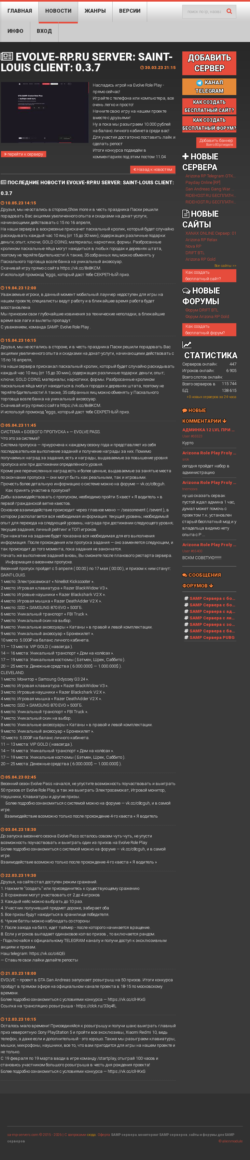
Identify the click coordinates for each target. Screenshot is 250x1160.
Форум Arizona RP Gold (207, 316)
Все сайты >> (225, 266)
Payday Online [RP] (203, 182)
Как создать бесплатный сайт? (203, 275)
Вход (44, 31)
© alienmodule (231, 1141)
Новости (58, 11)
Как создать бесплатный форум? (205, 329)
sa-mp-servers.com (22, 1135)
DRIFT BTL (195, 252)
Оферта (104, 1135)
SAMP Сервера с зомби (215, 624)
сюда (91, 1135)
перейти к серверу (25, 154)
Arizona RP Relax (201, 239)
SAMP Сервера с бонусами (218, 604)
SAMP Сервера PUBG (212, 637)
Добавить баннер (216, 142)
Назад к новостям (154, 169)
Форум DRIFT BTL (202, 310)
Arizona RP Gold (200, 259)
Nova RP (193, 246)
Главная (19, 11)
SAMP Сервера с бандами (217, 630)
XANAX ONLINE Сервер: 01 (211, 233)
